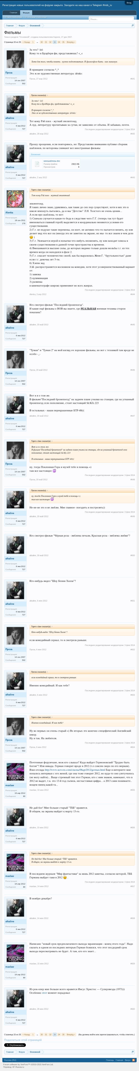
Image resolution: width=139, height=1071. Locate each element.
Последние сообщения (36, 17)
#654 (132, 747)
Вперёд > (71, 42)
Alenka (9, 212)
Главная (13, 12)
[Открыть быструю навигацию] (132, 25)
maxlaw (9, 785)
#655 (132, 790)
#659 (132, 964)
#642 (132, 134)
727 (23, 129)
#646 (132, 370)
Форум (26, 13)
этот (44, 992)
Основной (24, 37)
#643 (132, 177)
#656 (132, 827)
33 (55, 42)
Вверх (127, 1060)
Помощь (110, 1060)
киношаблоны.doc (52, 161)
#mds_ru (107, 5)
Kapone (56, 37)
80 (24, 796)
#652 (132, 649)
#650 (132, 555)
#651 (132, 601)
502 (23, 84)
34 (59, 42)
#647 (132, 416)
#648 (132, 479)
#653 (132, 695)
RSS (133, 1060)
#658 (132, 918)
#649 (132, 516)
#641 (132, 79)
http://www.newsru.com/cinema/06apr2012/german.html (75, 769)
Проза (8, 72)
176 (23, 223)
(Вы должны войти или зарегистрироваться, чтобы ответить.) (106, 1034)
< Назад (26, 42)
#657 (132, 886)
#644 (132, 294)
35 (63, 42)
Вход (129, 3)
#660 (132, 1009)
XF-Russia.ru (18, 1067)
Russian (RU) (10, 1060)
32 (50, 42)
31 (46, 42)
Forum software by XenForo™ (28, 1064)
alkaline (9, 118)
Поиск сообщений (14, 17)
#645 (132, 324)
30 (42, 42)
